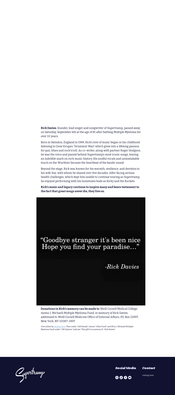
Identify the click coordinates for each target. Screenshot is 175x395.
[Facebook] (125, 377)
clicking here (59, 326)
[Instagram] (117, 377)
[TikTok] (121, 377)
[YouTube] (129, 377)
